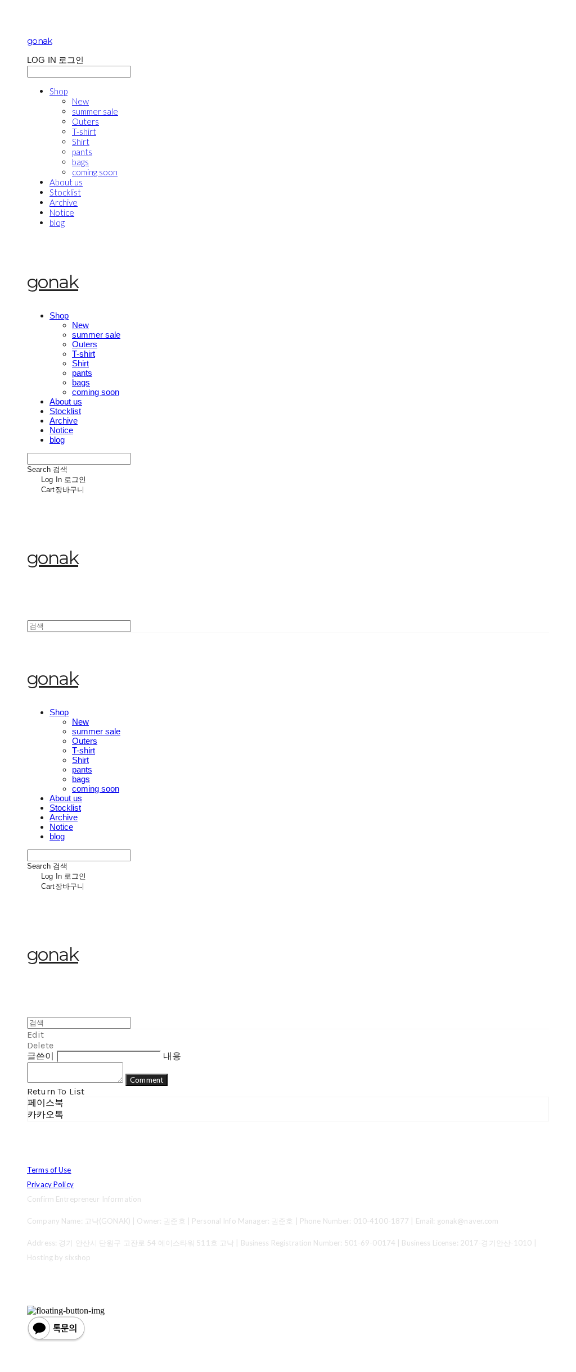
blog (57, 222)
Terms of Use (49, 1169)
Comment (146, 1079)
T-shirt (84, 131)
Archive (64, 202)
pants (82, 152)
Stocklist (65, 192)
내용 (172, 1056)
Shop (59, 91)
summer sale (95, 111)
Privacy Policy (50, 1184)
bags (80, 162)
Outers (85, 121)
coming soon (95, 172)
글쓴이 (40, 1056)
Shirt (80, 142)
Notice (62, 212)
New (80, 101)
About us (66, 182)
